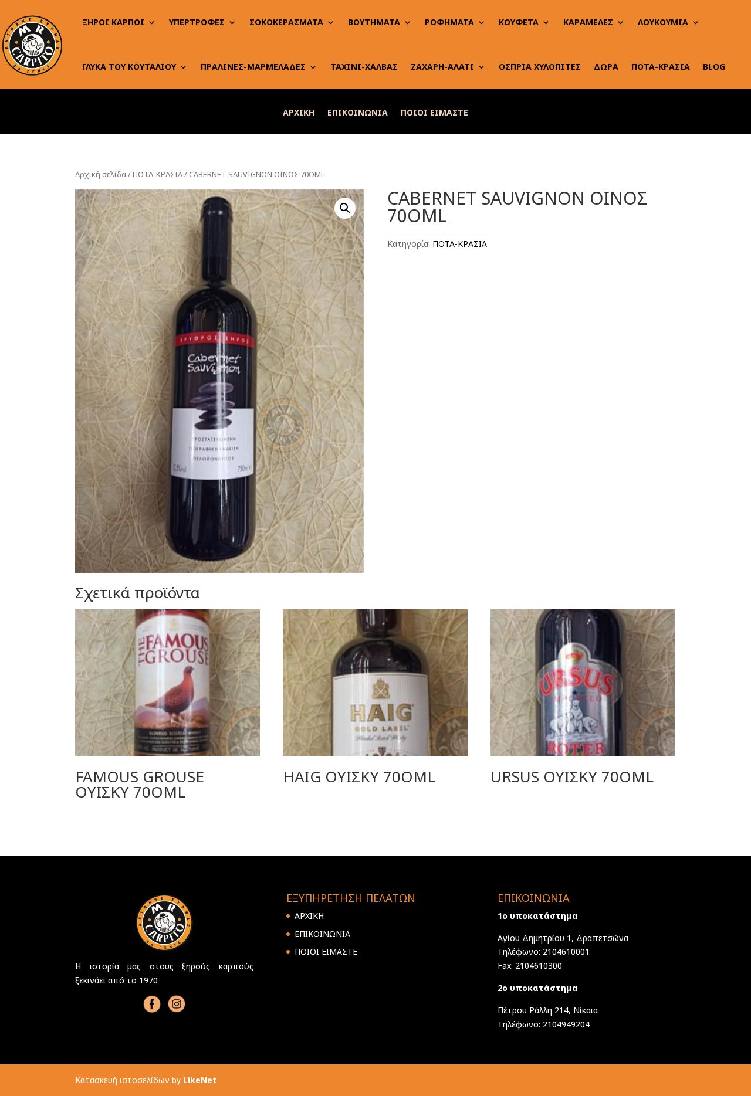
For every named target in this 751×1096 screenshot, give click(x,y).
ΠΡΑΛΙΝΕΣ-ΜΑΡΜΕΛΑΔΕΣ (253, 66)
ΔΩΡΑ (606, 66)
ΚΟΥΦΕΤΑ (519, 22)
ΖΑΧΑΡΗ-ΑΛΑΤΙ (442, 66)
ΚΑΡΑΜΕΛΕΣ (588, 22)
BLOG (714, 66)
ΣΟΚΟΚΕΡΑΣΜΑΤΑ (286, 22)
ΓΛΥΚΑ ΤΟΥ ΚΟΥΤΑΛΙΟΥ (129, 66)
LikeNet (199, 1079)
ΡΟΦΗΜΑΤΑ (449, 22)
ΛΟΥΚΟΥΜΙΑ (663, 22)
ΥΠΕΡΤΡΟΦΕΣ (197, 22)
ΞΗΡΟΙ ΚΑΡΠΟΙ (113, 22)
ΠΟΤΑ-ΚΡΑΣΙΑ (660, 66)
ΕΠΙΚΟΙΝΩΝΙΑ (357, 113)
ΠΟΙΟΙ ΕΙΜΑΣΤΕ (434, 113)
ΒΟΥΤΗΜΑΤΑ (374, 22)
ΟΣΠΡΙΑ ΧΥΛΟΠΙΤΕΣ (540, 66)
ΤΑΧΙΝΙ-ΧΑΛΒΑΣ (364, 66)
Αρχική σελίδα (100, 174)
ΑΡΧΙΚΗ (298, 113)
